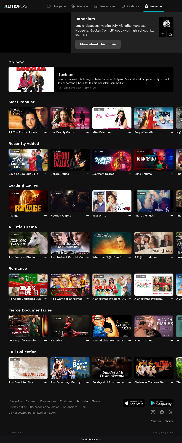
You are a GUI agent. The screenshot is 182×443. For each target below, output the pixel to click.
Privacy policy (17, 407)
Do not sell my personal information (32, 412)
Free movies (107, 6)
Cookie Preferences (91, 439)
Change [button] (169, 420)
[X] (170, 412)
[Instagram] (153, 412)
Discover (82, 6)
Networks (156, 6)
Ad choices (70, 407)
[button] (98, 44)
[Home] (16, 6)
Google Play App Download (161, 404)
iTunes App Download (134, 404)
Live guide (59, 6)
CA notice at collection (45, 407)
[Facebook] (162, 412)
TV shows (133, 6)
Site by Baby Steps (163, 432)
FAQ (83, 407)
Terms (96, 401)
